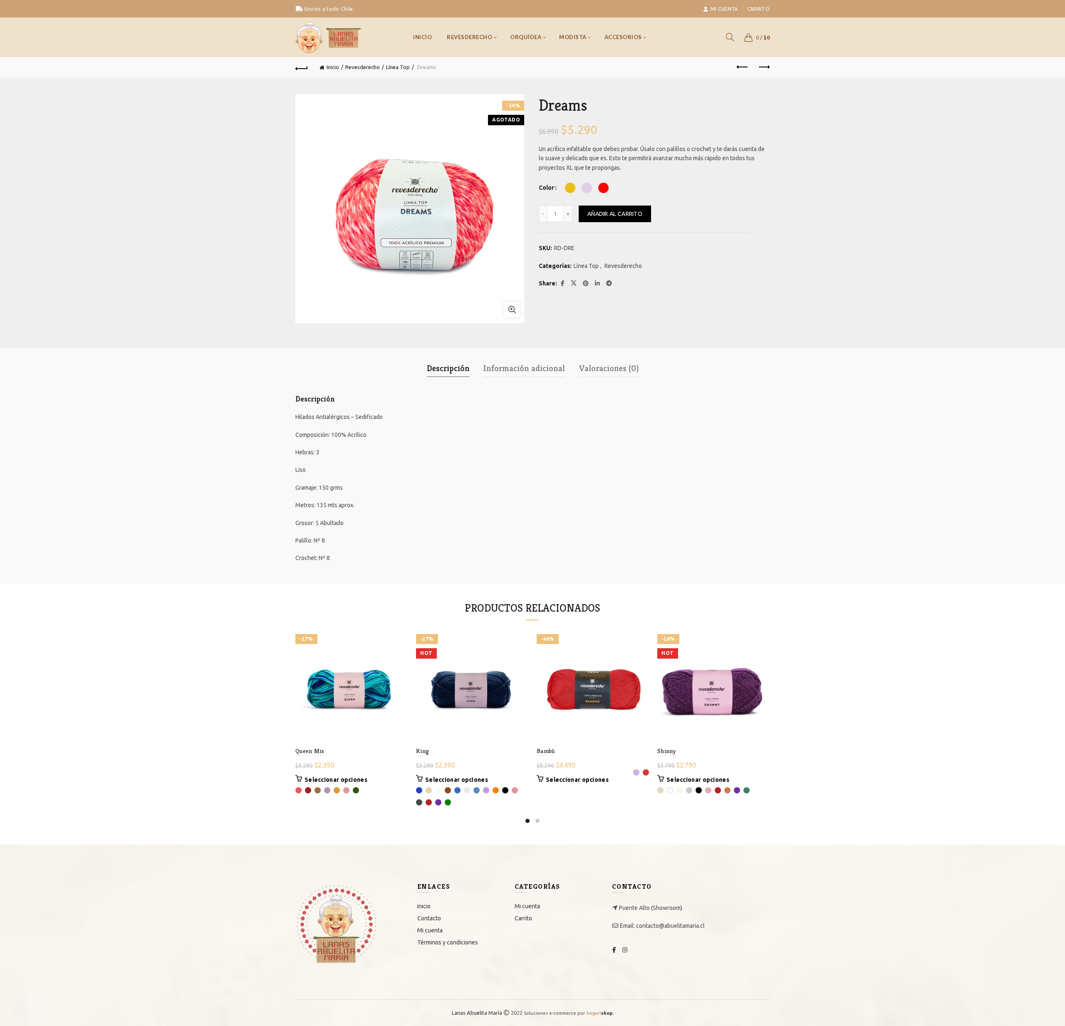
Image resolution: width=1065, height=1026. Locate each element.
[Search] (730, 37)
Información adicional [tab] (524, 368)
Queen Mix (309, 751)
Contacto (429, 918)
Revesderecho (469, 37)
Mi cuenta (724, 9)
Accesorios (623, 37)
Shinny (666, 751)
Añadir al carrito (614, 214)
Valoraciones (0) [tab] (609, 368)
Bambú (546, 751)
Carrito (758, 9)
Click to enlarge (512, 309)
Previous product (742, 67)
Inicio (422, 37)
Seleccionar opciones (336, 779)
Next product (763, 67)
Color (546, 187)
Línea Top (398, 67)
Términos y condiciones (447, 942)
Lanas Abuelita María (477, 1013)
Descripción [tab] (448, 368)
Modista (573, 37)
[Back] (301, 67)
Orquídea (525, 37)
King (422, 751)
